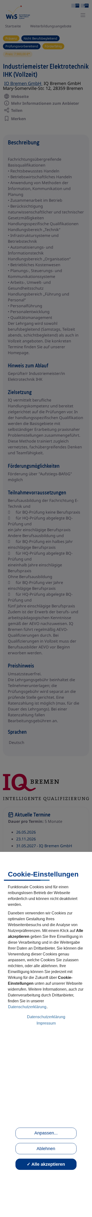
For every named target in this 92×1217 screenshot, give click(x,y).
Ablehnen (46, 1148)
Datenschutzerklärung (27, 1007)
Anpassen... (46, 1133)
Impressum (46, 1023)
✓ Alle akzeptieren (46, 1164)
